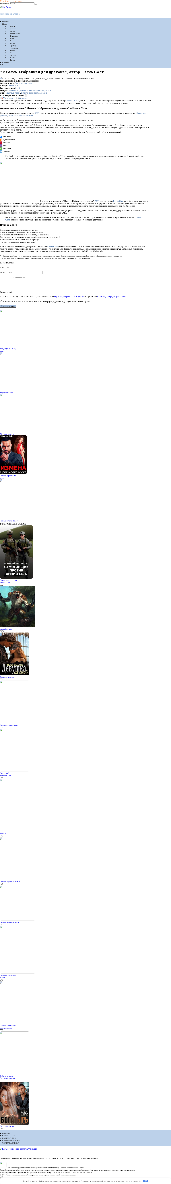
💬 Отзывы (21, 98)
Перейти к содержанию (11, 1)
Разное (12, 60)
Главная (6, 1133)
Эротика (13, 55)
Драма (12, 31)
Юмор (12, 58)
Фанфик (13, 50)
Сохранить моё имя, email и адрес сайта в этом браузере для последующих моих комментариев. (46, 301)
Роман (12, 41)
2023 (17, 88)
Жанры (4, 24)
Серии (4, 65)
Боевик (12, 26)
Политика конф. (9, 1138)
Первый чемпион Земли (9, 922)
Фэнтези (13, 53)
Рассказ (12, 43)
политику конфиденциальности (111, 296)
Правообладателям (11, 1141)
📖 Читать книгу (7, 98)
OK (145, 1181)
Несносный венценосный (5, 774)
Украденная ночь (7, 393)
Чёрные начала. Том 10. (9, 521)
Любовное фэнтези (17, 90)
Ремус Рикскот (6, 629)
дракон (43, 93)
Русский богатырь (7, 1126)
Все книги (5, 22)
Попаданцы (14, 36)
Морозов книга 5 (7, 434)
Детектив (13, 29)
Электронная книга (24, 83)
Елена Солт (12, 85)
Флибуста (5, 9)
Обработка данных (10, 1143)
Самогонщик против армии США (8, 581)
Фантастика (14, 48)
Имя (2, 267)
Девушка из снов (7, 677)
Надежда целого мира (9, 725)
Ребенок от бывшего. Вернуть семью (8, 1027)
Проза (12, 38)
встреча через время (30, 93)
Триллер (13, 46)
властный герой (13, 93)
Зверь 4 (3, 834)
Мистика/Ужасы (15, 34)
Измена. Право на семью (10, 882)
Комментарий (6, 292)
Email (3, 272)
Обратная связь (9, 1136)
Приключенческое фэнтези (39, 90)
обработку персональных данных (69, 296)
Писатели (5, 62)
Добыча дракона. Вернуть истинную (7, 1077)
